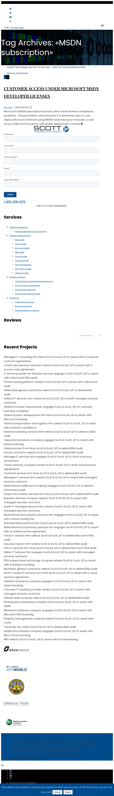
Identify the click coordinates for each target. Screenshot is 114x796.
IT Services (14, 298)
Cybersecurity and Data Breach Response (34, 281)
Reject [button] (68, 792)
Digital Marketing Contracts (27, 310)
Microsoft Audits (22, 248)
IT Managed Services (24, 302)
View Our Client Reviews (17, 73)
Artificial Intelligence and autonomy (31, 231)
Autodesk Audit (22, 260)
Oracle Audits (21, 256)
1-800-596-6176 (14, 201)
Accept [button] (57, 792)
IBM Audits (19, 252)
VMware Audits (22, 273)
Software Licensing (23, 306)
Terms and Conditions (22, 783)
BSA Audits (19, 240)
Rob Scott (8, 107)
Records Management (25, 289)
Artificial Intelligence (18, 227)
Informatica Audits (23, 269)
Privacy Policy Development (27, 285)
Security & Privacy (17, 277)
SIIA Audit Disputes (23, 264)
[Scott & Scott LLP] (18, 12)
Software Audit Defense (20, 235)
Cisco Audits (20, 244)
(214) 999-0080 (17, 27)
